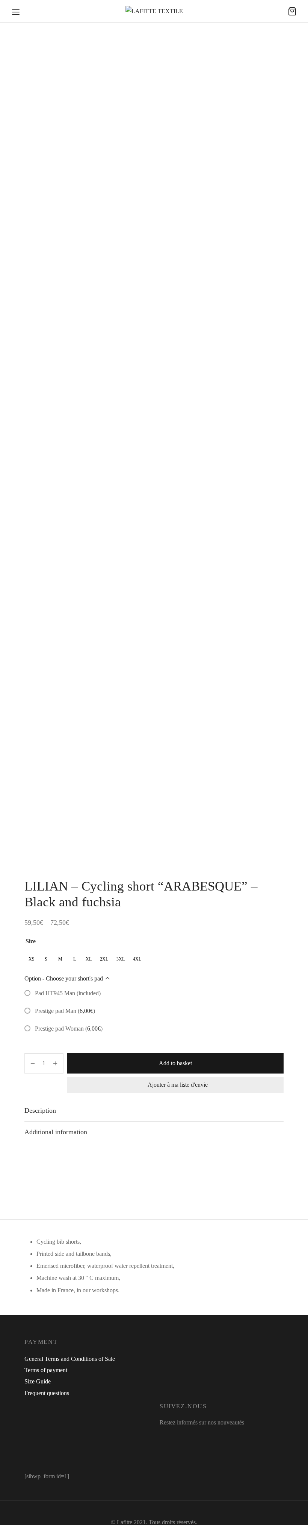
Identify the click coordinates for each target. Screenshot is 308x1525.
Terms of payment (45, 1370)
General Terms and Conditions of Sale (69, 1359)
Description (40, 1110)
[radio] (31, 959)
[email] (211, 1437)
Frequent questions (46, 1393)
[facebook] (165, 1437)
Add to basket (175, 1063)
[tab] (154, 1110)
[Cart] (292, 11)
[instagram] (181, 1437)
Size (31, 941)
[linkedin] (198, 1437)
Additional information (55, 1132)
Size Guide (37, 1381)
